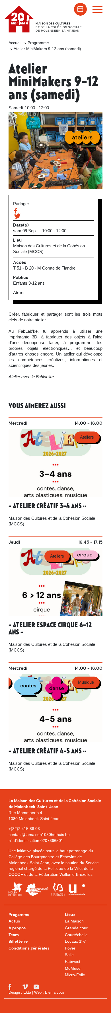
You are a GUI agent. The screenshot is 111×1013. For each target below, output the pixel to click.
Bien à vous (55, 992)
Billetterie (18, 941)
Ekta (27, 992)
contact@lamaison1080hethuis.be (39, 834)
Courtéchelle (76, 934)
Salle (69, 954)
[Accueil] (23, 19)
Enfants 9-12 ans (29, 283)
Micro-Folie (75, 975)
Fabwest (72, 961)
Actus (14, 921)
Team (14, 934)
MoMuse (73, 968)
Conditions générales (29, 948)
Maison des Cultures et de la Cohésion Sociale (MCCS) (49, 248)
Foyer (70, 948)
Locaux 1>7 (75, 941)
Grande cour (76, 928)
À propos (17, 927)
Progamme (19, 914)
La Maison (74, 921)
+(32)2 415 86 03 (24, 828)
